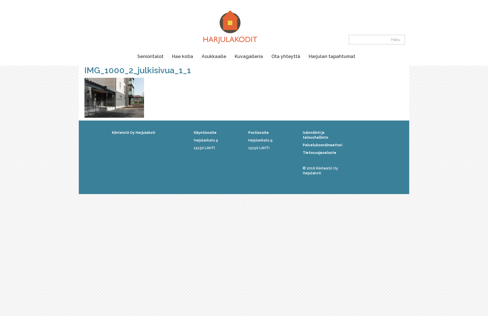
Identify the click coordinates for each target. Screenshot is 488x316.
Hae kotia (182, 56)
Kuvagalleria (249, 56)
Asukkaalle (214, 56)
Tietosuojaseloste (319, 153)
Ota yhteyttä (285, 56)
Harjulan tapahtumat (332, 56)
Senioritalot (150, 56)
